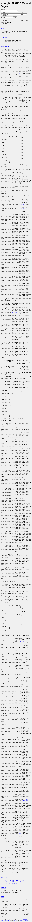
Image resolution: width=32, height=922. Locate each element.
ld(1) (20, 73)
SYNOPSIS (4, 37)
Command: (3, 9)
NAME (2, 28)
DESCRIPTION (5, 46)
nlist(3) (21, 641)
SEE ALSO (4, 877)
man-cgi (15, 920)
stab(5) (25, 800)
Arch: (23, 12)
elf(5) (26, 882)
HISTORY (3, 888)
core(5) (19, 882)
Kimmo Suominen (5, 920)
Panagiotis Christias (23, 920)
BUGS (2, 897)
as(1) (23, 204)
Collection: (4, 15)
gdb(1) (27, 799)
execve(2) (4, 882)
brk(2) (14, 312)
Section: (3, 12)
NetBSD (25, 919)
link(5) (7, 883)
